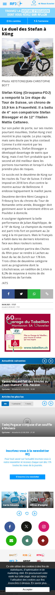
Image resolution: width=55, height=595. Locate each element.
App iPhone (27, 540)
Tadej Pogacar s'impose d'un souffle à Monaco (27, 426)
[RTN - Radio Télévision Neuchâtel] (40, 555)
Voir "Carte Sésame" (14, 500)
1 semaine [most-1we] (16, 404)
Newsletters (11, 540)
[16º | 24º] (34, 0)
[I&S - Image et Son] (40, 560)
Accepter (27, 589)
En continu (15, 21)
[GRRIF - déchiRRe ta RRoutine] (27, 560)
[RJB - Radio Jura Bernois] (27, 555)
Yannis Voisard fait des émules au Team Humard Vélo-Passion (25, 383)
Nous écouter (47, 3)
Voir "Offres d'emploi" (40, 500)
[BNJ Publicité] (13, 555)
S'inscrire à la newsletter (27, 477)
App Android (43, 540)
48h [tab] (5, 404)
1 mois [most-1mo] (28, 404)
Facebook (9, 527)
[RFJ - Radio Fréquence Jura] (13, 560)
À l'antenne (41, 21)
